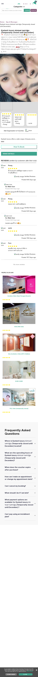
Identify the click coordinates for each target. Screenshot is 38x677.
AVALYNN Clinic (19, 326)
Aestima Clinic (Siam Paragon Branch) (19, 296)
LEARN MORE (11, 674)
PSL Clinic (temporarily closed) (19, 408)
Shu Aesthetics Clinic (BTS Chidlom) (19, 354)
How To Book (19, 147)
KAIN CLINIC (19, 381)
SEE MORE (30, 671)
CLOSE (25, 674)
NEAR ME (33, 10)
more (2, 141)
